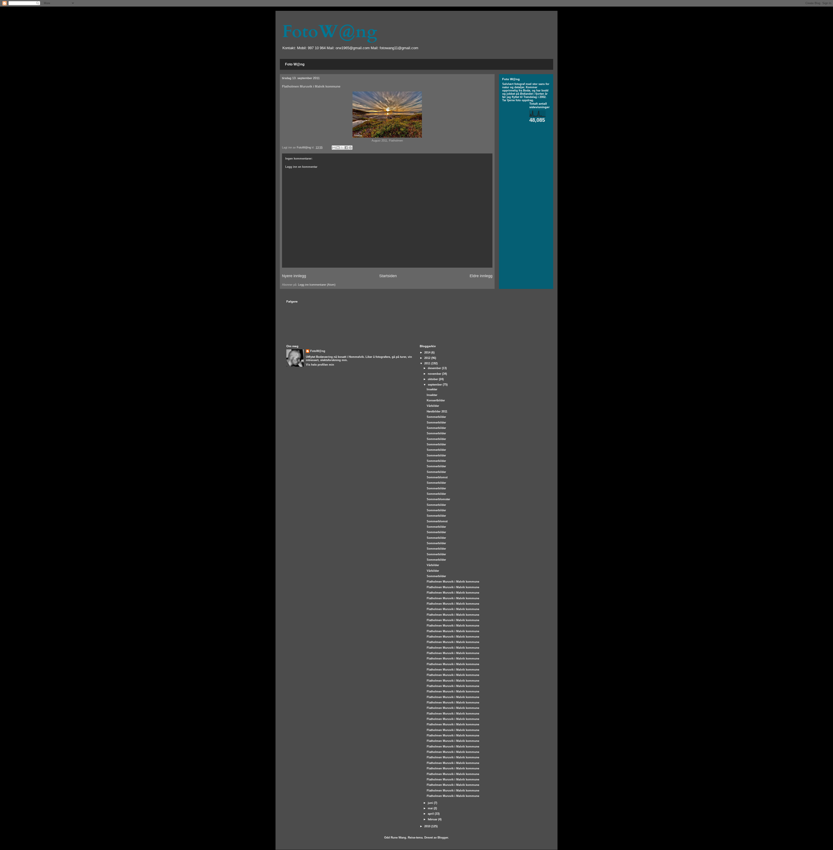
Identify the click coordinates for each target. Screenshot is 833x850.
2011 (427, 363)
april (431, 813)
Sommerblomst (437, 477)
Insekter (432, 389)
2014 (427, 352)
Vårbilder (433, 405)
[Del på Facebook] (346, 147)
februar (433, 819)
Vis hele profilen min (320, 364)
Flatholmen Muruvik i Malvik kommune (453, 581)
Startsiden (388, 276)
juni (431, 802)
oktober (433, 379)
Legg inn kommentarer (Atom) (316, 284)
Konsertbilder (436, 400)
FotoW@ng (329, 31)
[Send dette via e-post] (334, 147)
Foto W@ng (295, 64)
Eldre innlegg (481, 276)
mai (431, 808)
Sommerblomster (438, 499)
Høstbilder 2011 (437, 411)
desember (435, 368)
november (435, 373)
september (435, 384)
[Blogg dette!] (338, 147)
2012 (427, 358)
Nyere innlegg (294, 276)
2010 (427, 826)
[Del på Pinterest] (350, 147)
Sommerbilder (436, 416)
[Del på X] (342, 147)
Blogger (443, 837)
